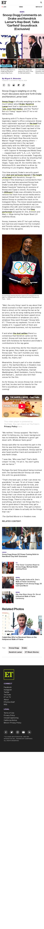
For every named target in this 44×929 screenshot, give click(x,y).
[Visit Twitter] (12, 732)
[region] (22, 46)
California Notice (10, 720)
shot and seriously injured (18, 175)
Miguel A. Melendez (13, 78)
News (22, 12)
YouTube (7, 694)
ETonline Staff (9, 702)
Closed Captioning (11, 718)
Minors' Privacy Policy (12, 723)
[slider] (22, 52)
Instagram (8, 690)
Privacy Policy (10, 426)
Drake (22, 104)
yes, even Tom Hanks (12, 109)
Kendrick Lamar (15, 652)
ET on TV (7, 697)
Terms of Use (9, 713)
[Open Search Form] (41, 3)
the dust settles (20, 333)
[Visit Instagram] (18, 732)
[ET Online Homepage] (5, 2)
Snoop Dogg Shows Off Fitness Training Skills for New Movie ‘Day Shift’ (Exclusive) (20, 555)
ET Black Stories (32, 652)
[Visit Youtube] (23, 732)
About (6, 699)
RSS (5, 704)
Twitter (6, 692)
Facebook (8, 687)
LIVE (4, 7)
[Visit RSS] (29, 732)
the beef (33, 123)
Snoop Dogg (7, 101)
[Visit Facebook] (6, 732)
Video (21, 7)
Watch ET (39, 7)
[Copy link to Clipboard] (23, 85)
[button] (3, 55)
